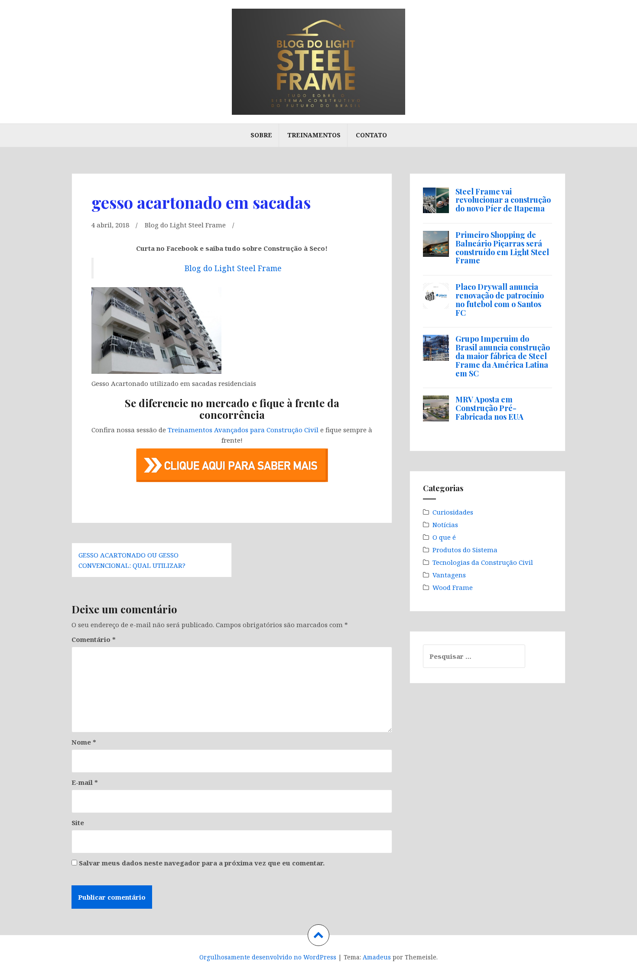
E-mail (85, 782)
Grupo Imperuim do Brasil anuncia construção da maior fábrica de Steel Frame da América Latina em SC (502, 356)
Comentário (94, 639)
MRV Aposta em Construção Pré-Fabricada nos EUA (489, 408)
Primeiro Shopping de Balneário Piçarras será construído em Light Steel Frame (502, 248)
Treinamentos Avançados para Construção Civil (243, 429)
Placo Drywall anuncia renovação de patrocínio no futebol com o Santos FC (499, 299)
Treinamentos (314, 135)
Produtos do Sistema (464, 549)
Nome (84, 742)
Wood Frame (452, 587)
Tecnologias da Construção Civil (482, 562)
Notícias (445, 524)
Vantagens (449, 574)
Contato (371, 135)
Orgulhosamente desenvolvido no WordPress (267, 957)
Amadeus (377, 957)
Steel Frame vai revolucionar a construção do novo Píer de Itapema (503, 200)
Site (78, 822)
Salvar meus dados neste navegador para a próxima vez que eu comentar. (202, 862)
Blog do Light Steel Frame (185, 224)
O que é (444, 537)
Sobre (261, 135)
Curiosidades (452, 512)
